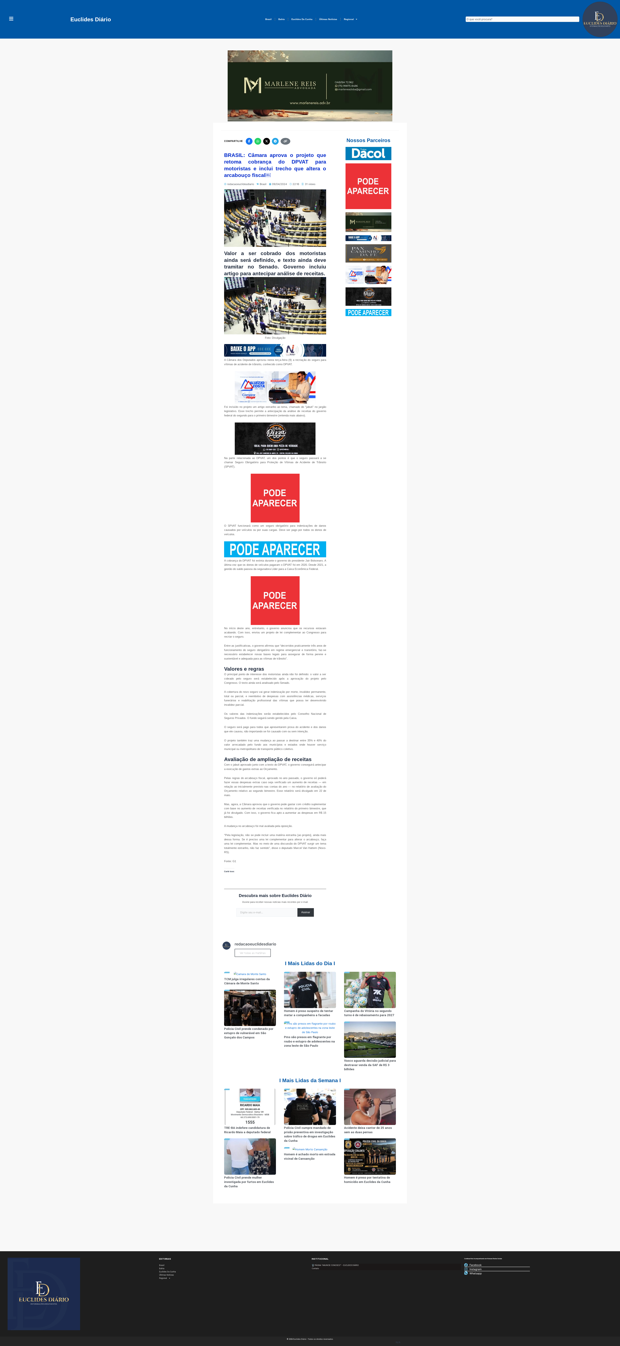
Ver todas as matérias (253, 952)
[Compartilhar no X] (266, 141)
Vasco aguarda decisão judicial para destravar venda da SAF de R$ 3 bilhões (370, 1065)
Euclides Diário (90, 19)
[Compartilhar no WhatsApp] (257, 141)
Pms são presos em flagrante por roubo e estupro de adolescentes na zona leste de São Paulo (309, 1041)
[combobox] (522, 19)
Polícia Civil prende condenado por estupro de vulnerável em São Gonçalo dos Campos (248, 1033)
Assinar (305, 912)
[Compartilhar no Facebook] (249, 141)
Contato (315, 1268)
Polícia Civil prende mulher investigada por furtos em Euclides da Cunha (249, 1182)
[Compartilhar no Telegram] (275, 141)
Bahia (281, 19)
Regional (349, 19)
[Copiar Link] (285, 141)
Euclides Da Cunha (301, 19)
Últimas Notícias (328, 19)
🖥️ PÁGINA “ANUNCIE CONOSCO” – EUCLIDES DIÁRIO (335, 1265)
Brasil (268, 19)
